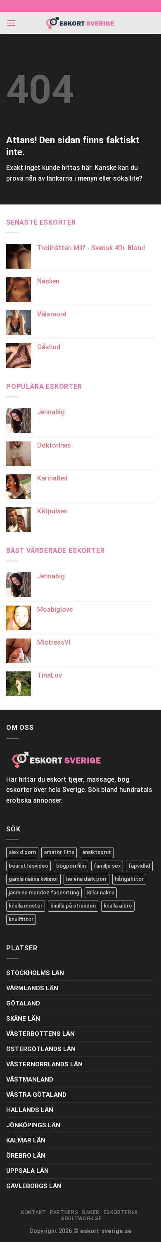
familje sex (107, 866)
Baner (90, 1212)
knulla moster (26, 906)
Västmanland (29, 1079)
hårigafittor (129, 879)
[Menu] (11, 23)
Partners (64, 1212)
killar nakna (100, 892)
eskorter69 (121, 1212)
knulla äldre (118, 906)
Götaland (23, 1003)
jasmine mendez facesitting (44, 892)
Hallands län (29, 1110)
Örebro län (25, 1155)
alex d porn (22, 852)
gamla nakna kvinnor (33, 879)
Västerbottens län (40, 1034)
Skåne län (23, 1018)
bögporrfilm (71, 866)
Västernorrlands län (44, 1064)
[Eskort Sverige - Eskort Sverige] (80, 23)
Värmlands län (32, 988)
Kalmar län (25, 1140)
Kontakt (33, 1212)
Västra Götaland (36, 1094)
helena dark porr (86, 879)
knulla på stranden (73, 906)
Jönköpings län (33, 1125)
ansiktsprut (96, 852)
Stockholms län (35, 973)
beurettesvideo (28, 866)
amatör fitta (59, 852)
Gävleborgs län (34, 1186)
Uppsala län (27, 1171)
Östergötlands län (41, 1049)
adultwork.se (81, 1218)
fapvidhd (139, 866)
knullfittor (21, 919)
